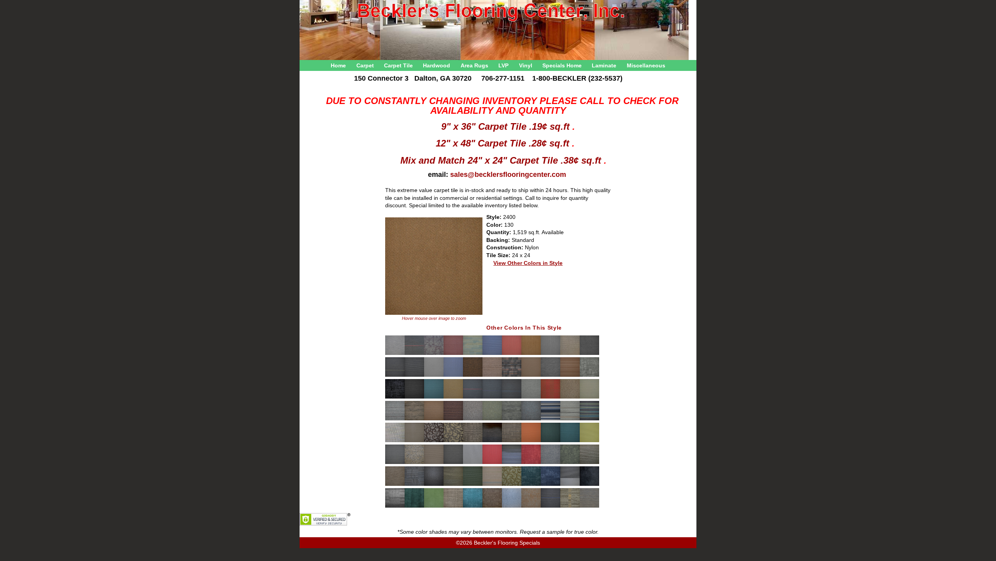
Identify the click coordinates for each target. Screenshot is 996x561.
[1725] (492, 397)
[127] (511, 354)
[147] (492, 375)
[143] (453, 375)
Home (338, 65)
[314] (531, 506)
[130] (531, 354)
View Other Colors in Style (528, 263)
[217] (511, 419)
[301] (414, 506)
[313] (511, 506)
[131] (550, 354)
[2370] (531, 441)
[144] (472, 375)
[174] (531, 397)
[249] (434, 463)
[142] (434, 375)
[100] (395, 354)
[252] (472, 463)
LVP (503, 65)
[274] (434, 485)
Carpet (365, 65)
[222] (570, 419)
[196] (589, 397)
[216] (492, 419)
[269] (414, 485)
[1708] (414, 397)
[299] (395, 506)
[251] (453, 463)
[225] (414, 441)
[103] (414, 354)
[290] (511, 485)
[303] (434, 506)
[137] (589, 354)
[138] (395, 375)
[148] (511, 375)
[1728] (511, 397)
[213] (434, 419)
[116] (453, 354)
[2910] (550, 485)
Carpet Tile (398, 65)
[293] (570, 485)
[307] (492, 506)
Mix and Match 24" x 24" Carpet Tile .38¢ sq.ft (502, 160)
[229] (434, 441)
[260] (511, 463)
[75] (589, 506)
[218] (531, 419)
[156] (550, 375)
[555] (570, 506)
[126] (492, 354)
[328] (550, 506)
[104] (434, 354)
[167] (395, 397)
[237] (511, 441)
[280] (472, 485)
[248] (414, 463)
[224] (395, 441)
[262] (550, 463)
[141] (414, 375)
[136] (570, 354)
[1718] (434, 397)
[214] (453, 419)
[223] (589, 419)
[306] (472, 506)
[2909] (531, 485)
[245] (589, 441)
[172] (453, 397)
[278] (453, 485)
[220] (550, 419)
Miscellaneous (646, 65)
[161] (589, 375)
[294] (589, 485)
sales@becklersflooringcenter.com (508, 174)
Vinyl (525, 65)
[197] (395, 419)
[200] (414, 419)
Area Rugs (474, 65)
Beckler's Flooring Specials (507, 543)
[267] (589, 463)
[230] (453, 441)
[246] (395, 463)
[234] (492, 441)
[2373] (570, 441)
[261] (531, 463)
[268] (395, 485)
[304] (453, 506)
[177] (550, 397)
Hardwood (436, 65)
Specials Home (562, 65)
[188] (570, 397)
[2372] (550, 441)
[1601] (570, 375)
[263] (570, 463)
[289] (492, 485)
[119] (472, 354)
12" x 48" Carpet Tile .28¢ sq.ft (504, 143)
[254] (492, 463)
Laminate (604, 65)
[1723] (472, 397)
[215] (472, 419)
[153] (531, 375)
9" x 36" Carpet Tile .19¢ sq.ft (506, 126)
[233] (472, 441)
